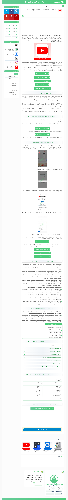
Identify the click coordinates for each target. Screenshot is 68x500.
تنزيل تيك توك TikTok (14, 83)
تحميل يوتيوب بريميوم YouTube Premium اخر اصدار (41, 408)
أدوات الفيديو (58, 6)
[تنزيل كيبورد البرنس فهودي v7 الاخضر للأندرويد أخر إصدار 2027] (16, 49)
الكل (13, 25)
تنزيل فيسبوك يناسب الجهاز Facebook (55, 332)
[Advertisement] (42, 27)
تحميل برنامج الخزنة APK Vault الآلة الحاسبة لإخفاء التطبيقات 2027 (47, 451)
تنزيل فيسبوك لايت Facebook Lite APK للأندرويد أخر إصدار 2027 (10, 54)
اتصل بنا (52, 493)
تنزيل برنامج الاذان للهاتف (13, 85)
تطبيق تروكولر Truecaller (38, 479)
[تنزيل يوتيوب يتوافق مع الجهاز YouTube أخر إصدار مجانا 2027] (16, 67)
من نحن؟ (59, 493)
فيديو (14, 38)
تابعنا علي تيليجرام (43, 430)
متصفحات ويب (6, 35)
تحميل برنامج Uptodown (29, 481)
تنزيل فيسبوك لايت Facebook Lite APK (55, 326)
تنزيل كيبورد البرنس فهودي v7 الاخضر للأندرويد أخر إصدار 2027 (9, 50)
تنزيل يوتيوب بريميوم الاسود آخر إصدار (41, 134)
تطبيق (54, 499)
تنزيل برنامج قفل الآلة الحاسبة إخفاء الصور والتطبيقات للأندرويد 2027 (37, 451)
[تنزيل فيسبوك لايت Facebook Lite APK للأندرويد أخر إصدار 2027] (16, 54)
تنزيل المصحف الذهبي (14, 94)
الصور (7, 38)
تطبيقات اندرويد (36, 2)
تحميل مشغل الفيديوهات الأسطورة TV (41, 249)
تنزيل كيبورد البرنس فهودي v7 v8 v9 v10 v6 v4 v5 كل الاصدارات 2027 (9, 58)
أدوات (14, 31)
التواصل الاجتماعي (6, 32)
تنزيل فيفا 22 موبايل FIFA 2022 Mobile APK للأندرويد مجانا (10, 45)
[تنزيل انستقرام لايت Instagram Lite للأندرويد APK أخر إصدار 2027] (16, 62)
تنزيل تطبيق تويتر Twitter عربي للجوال (55, 329)
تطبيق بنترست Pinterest (29, 479)
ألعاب (25, 2)
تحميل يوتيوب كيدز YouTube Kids (41, 73)
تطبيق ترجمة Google (30, 477)
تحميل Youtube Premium (43, 62)
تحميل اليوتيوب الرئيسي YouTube (41, 85)
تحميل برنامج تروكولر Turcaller (12, 76)
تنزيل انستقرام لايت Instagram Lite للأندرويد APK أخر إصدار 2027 (10, 63)
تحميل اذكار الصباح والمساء (13, 81)
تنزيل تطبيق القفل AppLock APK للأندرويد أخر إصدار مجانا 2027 (58, 451)
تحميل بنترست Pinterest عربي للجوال (55, 331)
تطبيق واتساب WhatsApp (38, 477)
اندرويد (7, 25)
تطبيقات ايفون (30, 2)
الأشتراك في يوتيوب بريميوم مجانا (41, 241)
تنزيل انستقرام (40, 485)
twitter (7, 13)
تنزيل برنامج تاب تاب (30, 483)
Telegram (16, 13)
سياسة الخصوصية (58, 491)
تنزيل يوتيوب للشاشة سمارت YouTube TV (41, 81)
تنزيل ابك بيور (40, 481)
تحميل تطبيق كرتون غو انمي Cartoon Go (41, 256)
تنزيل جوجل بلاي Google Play (13, 90)
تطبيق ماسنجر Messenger (29, 475)
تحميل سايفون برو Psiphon (13, 78)
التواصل (7, 28)
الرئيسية (42, 2)
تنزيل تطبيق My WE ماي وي (13, 87)
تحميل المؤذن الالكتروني (13, 97)
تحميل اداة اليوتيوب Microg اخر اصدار (41, 128)
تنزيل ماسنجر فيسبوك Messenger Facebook (54, 334)
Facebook (11, 13)
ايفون (14, 28)
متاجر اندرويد (14, 34)
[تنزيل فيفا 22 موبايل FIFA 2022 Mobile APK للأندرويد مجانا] (16, 45)
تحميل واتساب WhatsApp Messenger (55, 337)
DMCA (52, 491)
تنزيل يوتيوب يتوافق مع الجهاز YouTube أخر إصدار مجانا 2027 (26, 451)
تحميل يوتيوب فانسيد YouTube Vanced (41, 77)
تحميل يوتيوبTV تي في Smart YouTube (41, 88)
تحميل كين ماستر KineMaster (13, 92)
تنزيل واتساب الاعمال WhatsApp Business (54, 327)
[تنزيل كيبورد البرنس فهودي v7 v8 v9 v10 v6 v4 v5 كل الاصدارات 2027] (16, 58)
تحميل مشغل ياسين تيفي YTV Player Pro (42, 253)
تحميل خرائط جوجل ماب (38, 483)
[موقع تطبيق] (2, 498)
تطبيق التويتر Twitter (39, 475)
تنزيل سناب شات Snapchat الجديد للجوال (55, 335)
